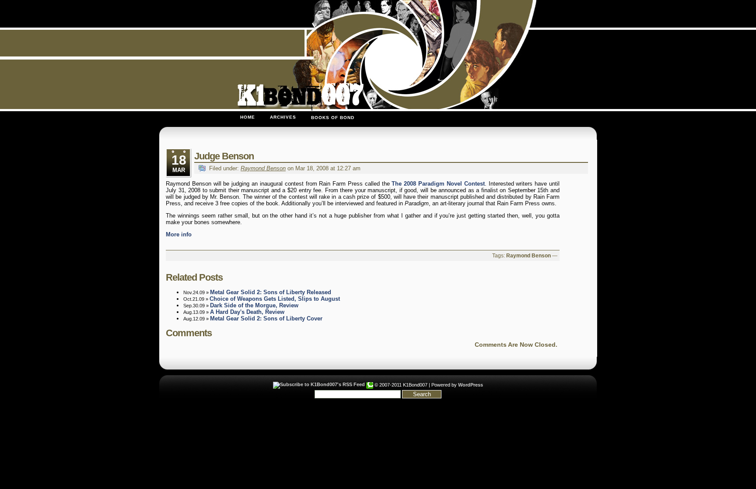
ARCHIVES (283, 117)
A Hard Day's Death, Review (247, 312)
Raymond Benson (263, 168)
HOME (247, 117)
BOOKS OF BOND (332, 117)
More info (179, 234)
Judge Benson (224, 156)
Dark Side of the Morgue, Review (254, 305)
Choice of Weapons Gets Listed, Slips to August (275, 299)
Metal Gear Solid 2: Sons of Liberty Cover (266, 318)
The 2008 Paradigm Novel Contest (438, 183)
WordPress (470, 384)
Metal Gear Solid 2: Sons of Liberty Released (270, 292)
